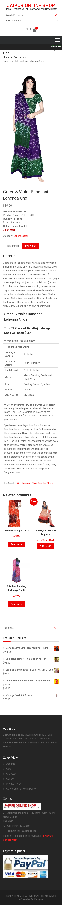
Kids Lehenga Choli (27, 483)
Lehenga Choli (21, 235)
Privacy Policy (13, 783)
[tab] (13, 246)
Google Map (10, 839)
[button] (54, 47)
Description (13, 245)
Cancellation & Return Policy (21, 788)
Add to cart (45, 545)
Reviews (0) (30, 245)
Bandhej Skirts (45, 483)
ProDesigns (37, 899)
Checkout (11, 773)
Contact (10, 778)
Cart (8, 768)
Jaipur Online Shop (31, 5)
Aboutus (10, 763)
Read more (16, 544)
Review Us (47, 835)
